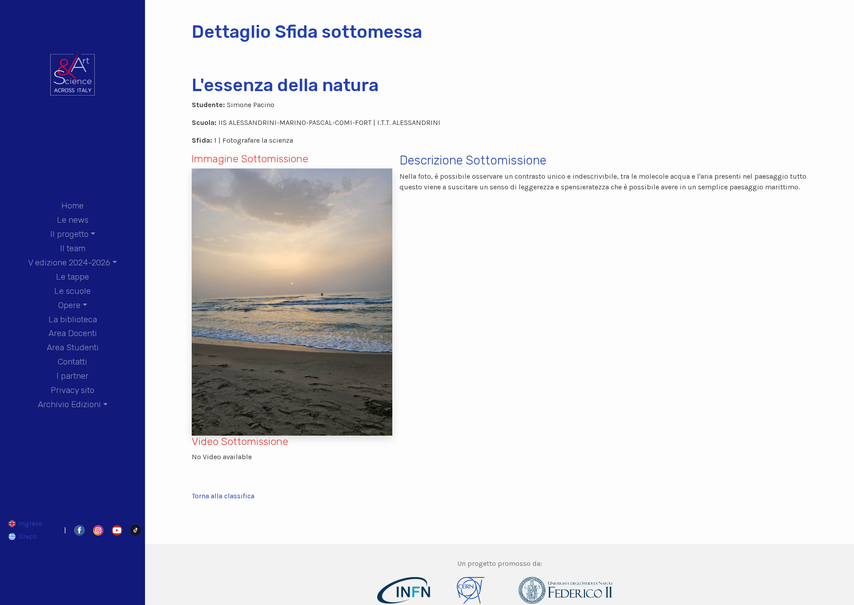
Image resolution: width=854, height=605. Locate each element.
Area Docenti (72, 333)
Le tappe (72, 277)
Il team (72, 248)
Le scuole (72, 291)
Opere (69, 305)
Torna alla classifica (223, 496)
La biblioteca (72, 319)
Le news (73, 220)
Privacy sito (72, 390)
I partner (72, 376)
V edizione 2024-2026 (69, 262)
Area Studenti (73, 347)
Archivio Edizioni (69, 404)
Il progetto (69, 234)
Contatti (72, 362)
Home (72, 205)
